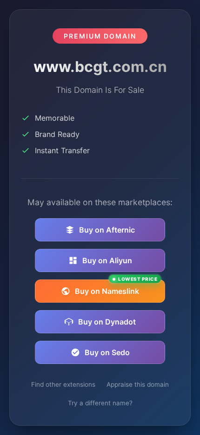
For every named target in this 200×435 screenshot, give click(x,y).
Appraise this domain (138, 384)
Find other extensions (63, 384)
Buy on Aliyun (107, 260)
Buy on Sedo (107, 352)
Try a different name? (100, 403)
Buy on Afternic (107, 229)
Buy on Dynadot (107, 321)
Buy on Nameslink (116, 287)
